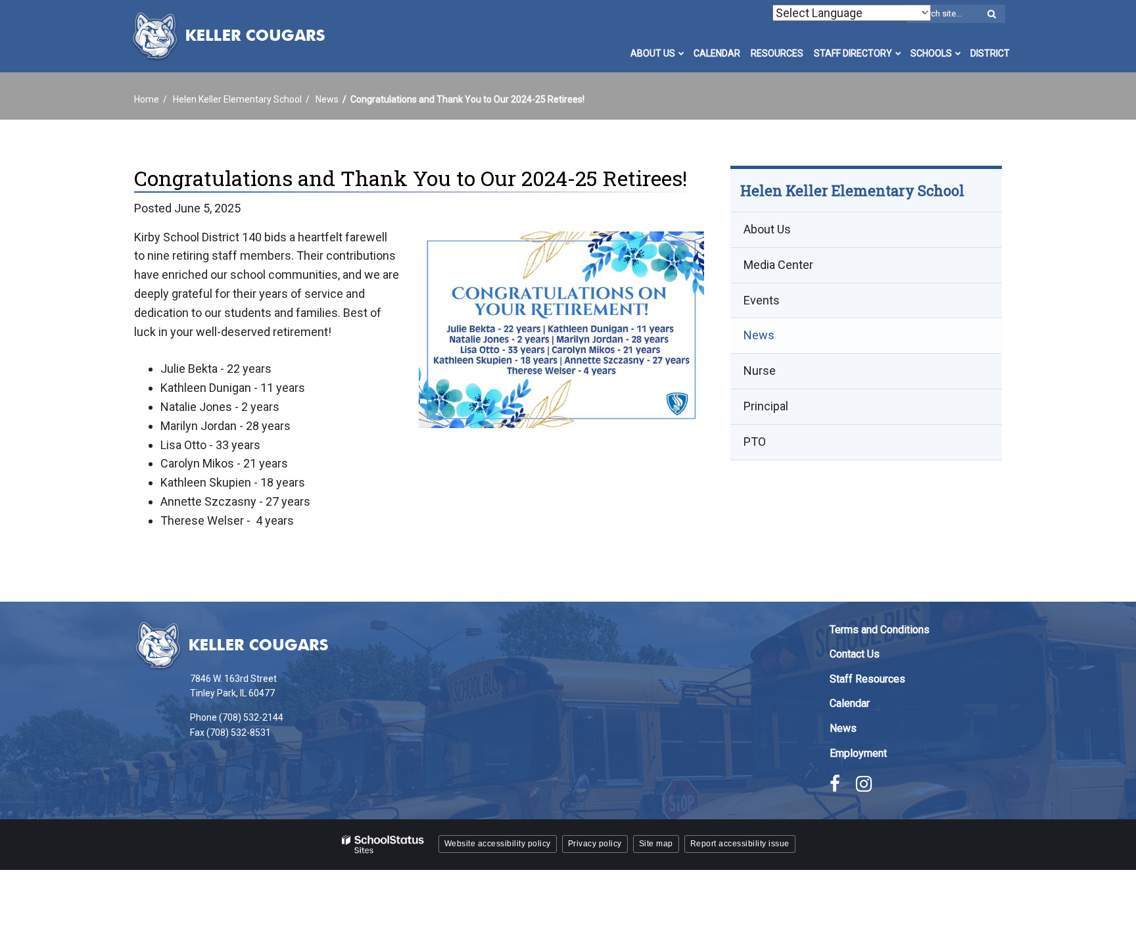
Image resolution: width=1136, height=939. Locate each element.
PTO (755, 441)
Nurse (760, 371)
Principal (766, 407)
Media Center (778, 265)
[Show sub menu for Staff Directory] (898, 53)
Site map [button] (656, 843)
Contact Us (855, 654)
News (327, 99)
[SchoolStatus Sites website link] (383, 844)
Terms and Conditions (880, 629)
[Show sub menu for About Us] (681, 53)
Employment (858, 753)
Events (762, 300)
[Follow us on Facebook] (835, 784)
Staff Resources (867, 679)
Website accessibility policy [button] (497, 843)
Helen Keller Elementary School (237, 99)
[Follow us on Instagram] (864, 784)
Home (146, 99)
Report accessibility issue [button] (740, 843)
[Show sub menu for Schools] (958, 53)
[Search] (991, 14)
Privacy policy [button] (595, 843)
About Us (767, 230)
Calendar (850, 703)
